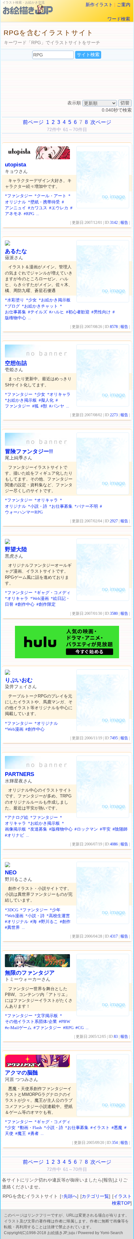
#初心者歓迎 (77, 312)
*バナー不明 (86, 506)
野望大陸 (16, 549)
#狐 (35, 406)
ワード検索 (118, 18)
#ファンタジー (47, 1027)
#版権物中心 (61, 829)
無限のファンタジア (30, 973)
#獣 (44, 406)
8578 (114, 326)
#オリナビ (14, 835)
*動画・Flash (30, 1127)
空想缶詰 (16, 363)
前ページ (33, 122)
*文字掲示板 (46, 1015)
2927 (114, 521)
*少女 (31, 300)
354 (115, 1142)
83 (116, 1036)
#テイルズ (37, 312)
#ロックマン (86, 829)
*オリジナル (46, 723)
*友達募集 (37, 829)
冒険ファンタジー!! (29, 451)
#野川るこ (48, 921)
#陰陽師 (120, 829)
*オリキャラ (59, 394)
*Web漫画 (39, 598)
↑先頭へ (69, 1196)
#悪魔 (117, 1127)
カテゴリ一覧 (95, 1196)
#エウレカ (58, 207)
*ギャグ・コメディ (52, 592)
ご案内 (123, 4)
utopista (15, 165)
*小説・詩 (37, 506)
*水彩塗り (14, 300)
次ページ (100, 122)
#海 (33, 921)
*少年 (55, 909)
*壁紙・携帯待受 (44, 202)
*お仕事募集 (61, 506)
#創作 (65, 921)
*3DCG (11, 909)
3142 (114, 222)
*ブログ (12, 306)
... (37, 213)
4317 (114, 936)
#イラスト (100, 1127)
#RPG (29, 213)
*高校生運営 (58, 915)
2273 (114, 415)
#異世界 (12, 927)
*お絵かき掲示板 (55, 300)
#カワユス (37, 207)
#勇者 (33, 1133)
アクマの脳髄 (21, 1073)
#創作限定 (46, 604)
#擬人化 (46, 400)
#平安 (105, 829)
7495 (114, 738)
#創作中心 (24, 604)
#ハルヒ (56, 312)
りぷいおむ (19, 680)
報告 (124, 222)
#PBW (64, 1021)
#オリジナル (16, 921)
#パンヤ (56, 406)
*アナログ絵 (16, 817)
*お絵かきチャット (40, 306)
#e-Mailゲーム (18, 1027)
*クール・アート (50, 195)
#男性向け (101, 312)
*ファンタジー (19, 195)
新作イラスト (99, 4)
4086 (114, 844)
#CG (79, 1027)
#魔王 (20, 1133)
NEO (11, 872)
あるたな (16, 251)
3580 (114, 613)
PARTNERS (19, 774)
